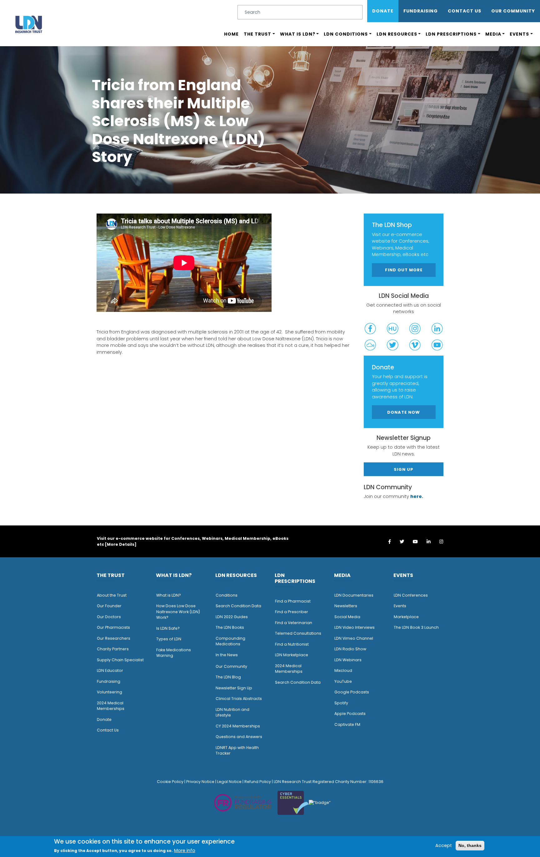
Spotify (341, 703)
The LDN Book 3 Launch (416, 627)
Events (519, 34)
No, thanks (470, 845)
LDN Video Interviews (354, 627)
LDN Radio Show (350, 649)
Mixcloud (343, 670)
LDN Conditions (346, 34)
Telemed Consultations (298, 633)
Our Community (231, 666)
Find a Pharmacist (293, 601)
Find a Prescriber (291, 611)
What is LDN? (297, 34)
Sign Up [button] (403, 469)
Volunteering (109, 692)
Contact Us (464, 11)
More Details (120, 544)
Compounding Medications (230, 641)
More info (184, 851)
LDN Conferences (411, 595)
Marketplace (406, 616)
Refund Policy (257, 781)
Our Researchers (113, 638)
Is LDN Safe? (168, 628)
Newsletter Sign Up (234, 688)
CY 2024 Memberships (238, 726)
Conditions (227, 595)
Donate (382, 11)
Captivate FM (347, 724)
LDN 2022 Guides (232, 616)
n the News (227, 655)
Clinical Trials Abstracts (239, 698)
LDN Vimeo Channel (353, 638)
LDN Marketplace (291, 655)
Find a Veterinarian (293, 622)
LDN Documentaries (353, 595)
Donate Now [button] (403, 412)
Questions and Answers (239, 736)
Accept (443, 845)
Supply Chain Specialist (120, 659)
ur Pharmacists (115, 627)
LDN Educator (110, 670)
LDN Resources (397, 34)
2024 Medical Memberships (110, 706)
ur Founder (111, 605)
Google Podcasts (351, 692)
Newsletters (345, 605)
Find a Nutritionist (292, 644)
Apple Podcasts (350, 713)
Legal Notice (229, 781)
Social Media (347, 616)
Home (231, 34)
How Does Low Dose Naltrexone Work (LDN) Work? (178, 611)
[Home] (28, 24)
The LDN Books (230, 627)
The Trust (257, 34)
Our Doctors (109, 616)
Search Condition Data (238, 605)
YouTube (343, 681)
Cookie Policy (170, 781)
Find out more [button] (403, 270)
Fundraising (420, 11)
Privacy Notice (200, 781)
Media (493, 34)
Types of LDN (168, 639)
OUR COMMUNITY (513, 11)
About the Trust (112, 595)
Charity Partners (113, 649)
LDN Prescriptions (451, 34)
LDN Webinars (348, 659)
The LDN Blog (228, 677)
